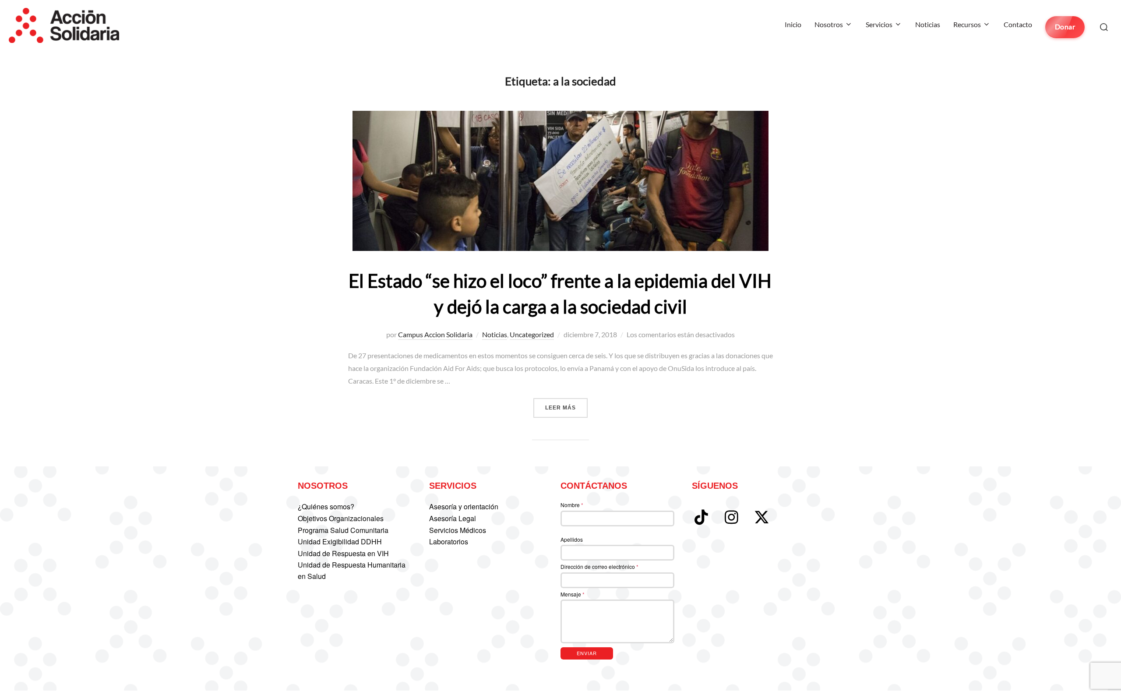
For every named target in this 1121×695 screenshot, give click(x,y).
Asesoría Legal (452, 518)
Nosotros (828, 24)
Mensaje (572, 594)
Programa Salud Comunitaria (343, 530)
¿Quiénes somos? (326, 506)
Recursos (967, 24)
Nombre (571, 504)
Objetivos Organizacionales (341, 518)
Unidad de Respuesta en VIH (343, 553)
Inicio (793, 24)
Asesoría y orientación (463, 506)
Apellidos (571, 539)
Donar (1065, 26)
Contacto (1018, 24)
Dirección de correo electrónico (599, 566)
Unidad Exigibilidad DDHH (340, 541)
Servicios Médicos (457, 530)
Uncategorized (532, 334)
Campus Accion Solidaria (435, 334)
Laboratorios (448, 541)
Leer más (566, 407)
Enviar (587, 652)
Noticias (927, 24)
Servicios (879, 24)
